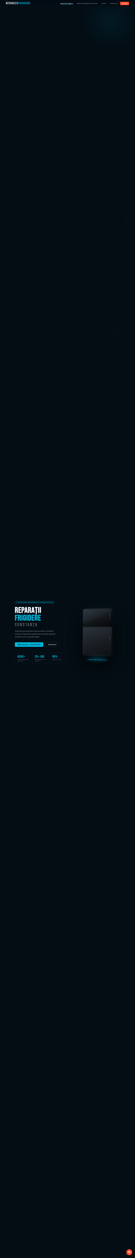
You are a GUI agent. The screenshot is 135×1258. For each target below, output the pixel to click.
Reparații (18, 3)
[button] (97, 617)
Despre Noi (114, 3)
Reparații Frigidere (66, 3)
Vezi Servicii (52, 644)
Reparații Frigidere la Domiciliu (87, 3)
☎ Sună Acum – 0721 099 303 (29, 644)
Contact (124, 3)
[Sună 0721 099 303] (129, 1252)
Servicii (103, 3)
